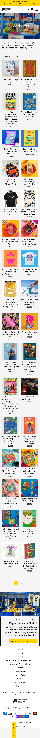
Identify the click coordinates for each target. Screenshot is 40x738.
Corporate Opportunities (20, 664)
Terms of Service (20, 682)
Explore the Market (23, 641)
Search (20, 649)
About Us (20, 653)
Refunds (20, 678)
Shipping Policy (20, 671)
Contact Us (20, 686)
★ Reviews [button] (14, 730)
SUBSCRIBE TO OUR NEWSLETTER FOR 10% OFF (19, 693)
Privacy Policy (20, 675)
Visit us (20, 657)
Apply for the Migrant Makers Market (20, 660)
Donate (20, 668)
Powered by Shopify (20, 726)
